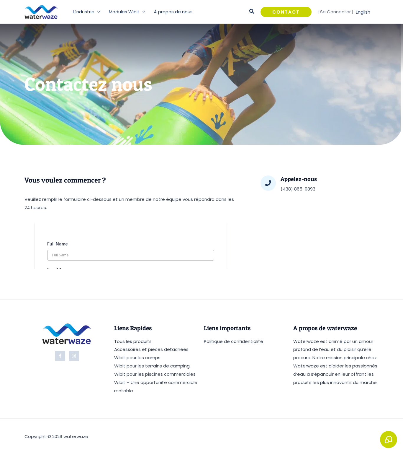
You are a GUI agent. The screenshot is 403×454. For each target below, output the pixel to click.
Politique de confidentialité (233, 341)
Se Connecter (335, 12)
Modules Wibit (124, 12)
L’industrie (83, 12)
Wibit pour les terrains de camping (152, 366)
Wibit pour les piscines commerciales (155, 374)
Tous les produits (133, 341)
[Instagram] (74, 356)
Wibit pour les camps (137, 357)
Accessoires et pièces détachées (151, 349)
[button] (97, 12)
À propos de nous (173, 12)
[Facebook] (60, 356)
